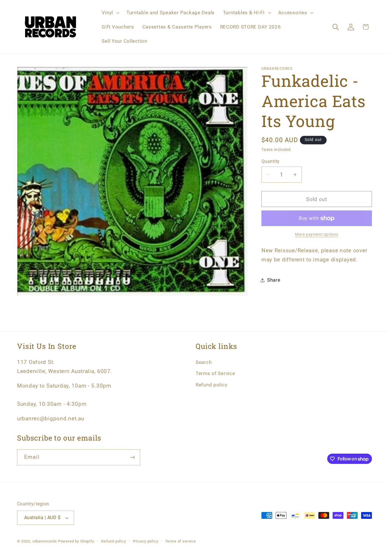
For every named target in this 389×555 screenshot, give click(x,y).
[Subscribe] (132, 457)
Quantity (270, 161)
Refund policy (211, 385)
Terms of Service (215, 373)
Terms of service (180, 541)
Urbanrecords (44, 541)
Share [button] (274, 280)
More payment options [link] (316, 234)
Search (204, 362)
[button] (110, 13)
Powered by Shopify (76, 541)
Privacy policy (145, 541)
